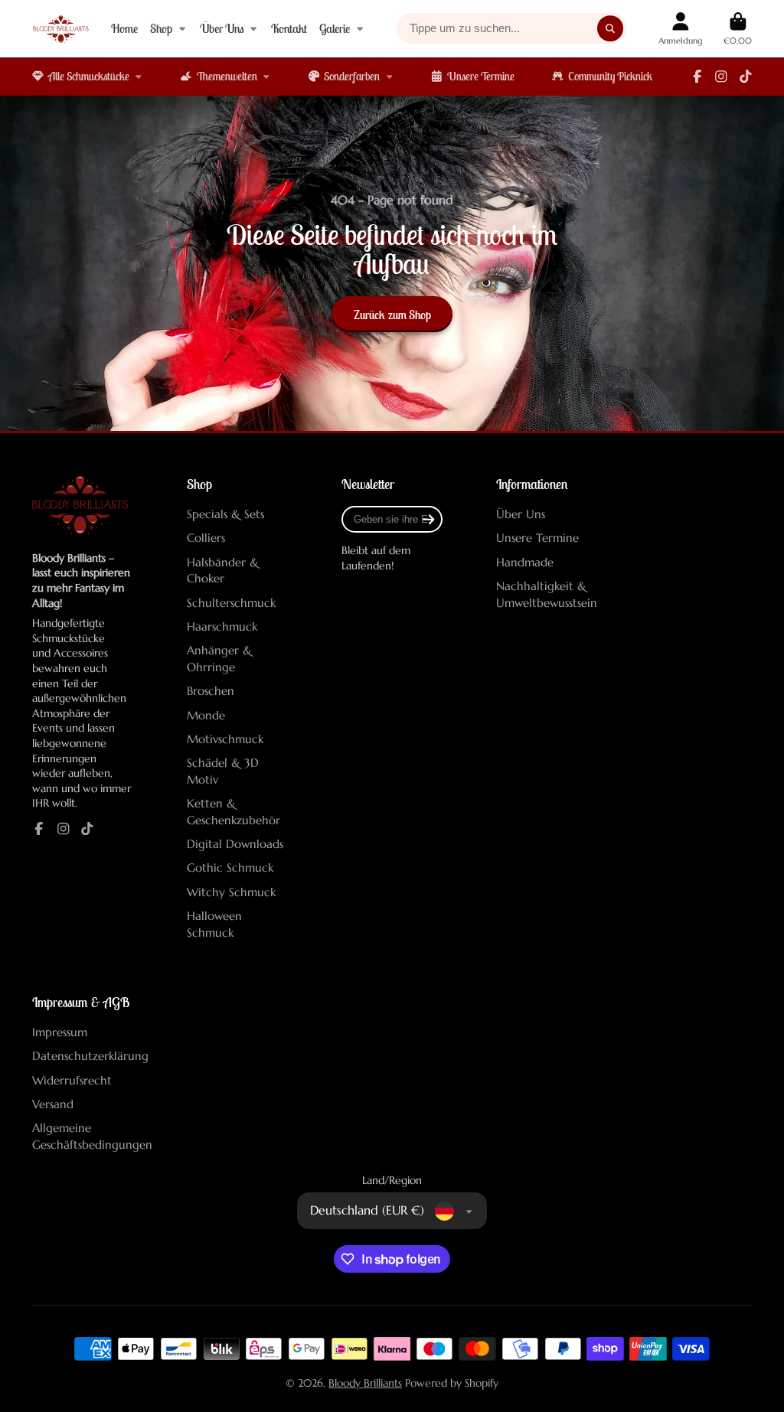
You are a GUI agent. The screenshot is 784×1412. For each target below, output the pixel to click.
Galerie (334, 28)
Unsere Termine (480, 76)
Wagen (738, 28)
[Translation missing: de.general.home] (61, 28)
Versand (53, 1104)
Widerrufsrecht (72, 1080)
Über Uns (222, 28)
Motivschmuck (225, 739)
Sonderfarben (352, 76)
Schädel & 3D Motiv (223, 771)
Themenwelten (227, 76)
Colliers (206, 537)
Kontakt (289, 28)
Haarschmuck (222, 626)
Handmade (525, 562)
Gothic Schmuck (230, 867)
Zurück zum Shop (392, 314)
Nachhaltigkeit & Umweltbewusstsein (546, 594)
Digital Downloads (235, 843)
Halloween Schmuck (214, 924)
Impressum (59, 1032)
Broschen (210, 690)
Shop (161, 28)
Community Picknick (610, 76)
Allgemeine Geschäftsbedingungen (92, 1136)
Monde (206, 715)
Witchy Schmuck (231, 892)
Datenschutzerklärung (90, 1055)
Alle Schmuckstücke (88, 76)
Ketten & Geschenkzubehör (233, 811)
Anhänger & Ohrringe (219, 658)
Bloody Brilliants (365, 1383)
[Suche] (610, 28)
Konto (680, 28)
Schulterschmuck (231, 602)
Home (124, 28)
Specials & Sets (225, 514)
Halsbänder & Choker (223, 570)
